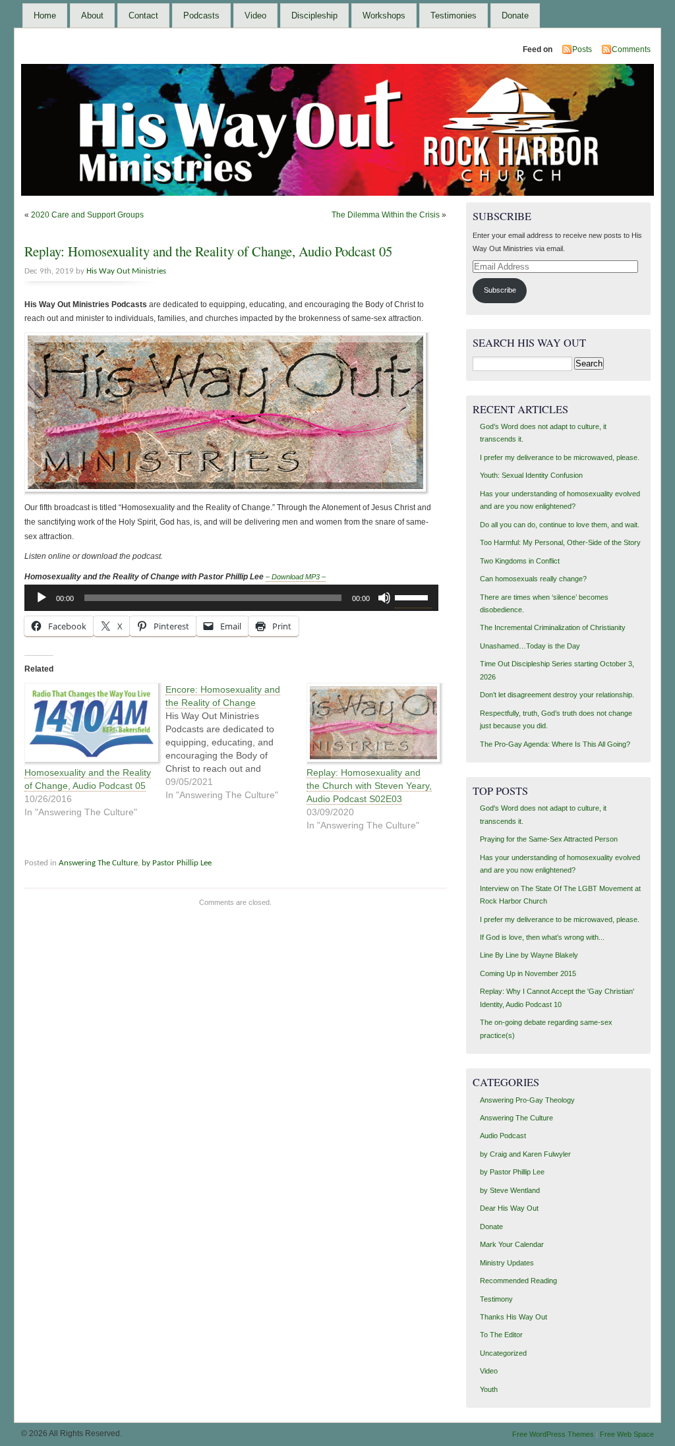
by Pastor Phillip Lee (177, 863)
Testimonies (453, 15)
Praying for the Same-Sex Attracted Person (549, 839)
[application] (231, 598)
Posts (582, 49)
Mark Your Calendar (512, 1244)
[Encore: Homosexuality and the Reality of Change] (236, 742)
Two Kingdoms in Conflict (520, 561)
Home (45, 15)
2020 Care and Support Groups (87, 214)
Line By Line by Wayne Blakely (529, 955)
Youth (489, 1389)
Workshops (384, 15)
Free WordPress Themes (553, 1434)
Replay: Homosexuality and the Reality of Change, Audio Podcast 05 (208, 251)
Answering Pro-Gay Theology (527, 1100)
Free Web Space (627, 1434)
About (92, 15)
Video (255, 15)
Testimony (496, 1299)
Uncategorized (503, 1353)
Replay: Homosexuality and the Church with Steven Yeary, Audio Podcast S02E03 (369, 785)
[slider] (413, 596)
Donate (515, 15)
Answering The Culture (98, 863)
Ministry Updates (507, 1263)
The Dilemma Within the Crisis (386, 214)
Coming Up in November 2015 (528, 973)
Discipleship (314, 15)
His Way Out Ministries (126, 271)
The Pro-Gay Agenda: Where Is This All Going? (555, 744)
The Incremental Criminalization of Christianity (553, 627)
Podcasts (201, 15)
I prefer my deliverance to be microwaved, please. (559, 457)
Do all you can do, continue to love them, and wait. (559, 525)
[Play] (41, 597)
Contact (143, 15)
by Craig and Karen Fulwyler (525, 1154)
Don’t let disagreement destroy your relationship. (557, 695)
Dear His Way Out (509, 1208)
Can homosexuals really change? (533, 579)
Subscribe (500, 290)
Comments (631, 49)
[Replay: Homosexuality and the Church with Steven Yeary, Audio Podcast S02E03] (370, 724)
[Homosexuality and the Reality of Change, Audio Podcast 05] (88, 724)
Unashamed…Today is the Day (530, 646)
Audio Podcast (503, 1136)
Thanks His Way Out (513, 1317)
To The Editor (501, 1335)
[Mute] (384, 597)
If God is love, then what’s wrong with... (542, 937)
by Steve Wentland (510, 1190)
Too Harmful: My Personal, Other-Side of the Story (560, 542)
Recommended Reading (518, 1281)
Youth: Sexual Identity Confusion (531, 475)
